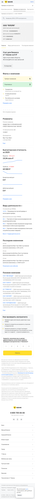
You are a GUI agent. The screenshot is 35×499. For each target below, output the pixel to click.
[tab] (3, 45)
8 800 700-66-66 (17, 413)
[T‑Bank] (9, 1)
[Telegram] (21, 419)
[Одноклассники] (17, 419)
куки (27, 489)
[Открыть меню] (2, 2)
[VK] (13, 419)
